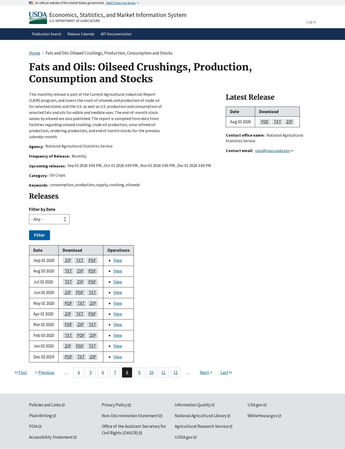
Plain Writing (40, 415)
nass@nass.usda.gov (272, 150)
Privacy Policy (114, 405)
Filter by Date (42, 209)
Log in (311, 21)
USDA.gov (184, 437)
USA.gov (255, 405)
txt (78, 260)
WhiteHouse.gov (262, 415)
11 (163, 372)
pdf (91, 260)
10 (151, 372)
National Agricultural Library (201, 415)
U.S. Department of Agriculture (74, 20)
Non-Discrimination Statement (130, 415)
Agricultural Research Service (202, 426)
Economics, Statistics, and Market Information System (118, 14)
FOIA (33, 426)
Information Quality (193, 405)
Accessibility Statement (51, 437)
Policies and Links (45, 405)
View (117, 260)
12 (176, 372)
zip (67, 260)
